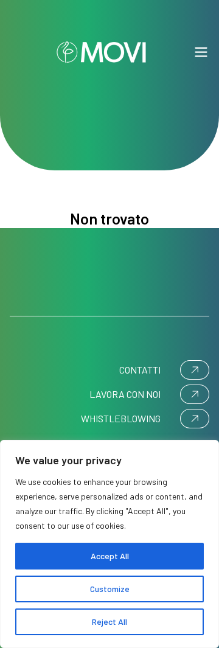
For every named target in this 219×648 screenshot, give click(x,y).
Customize (110, 589)
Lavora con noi (125, 394)
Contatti (140, 369)
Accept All (110, 556)
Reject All (109, 621)
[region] (109, 544)
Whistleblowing (121, 418)
